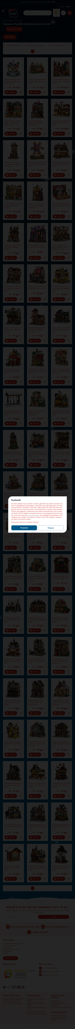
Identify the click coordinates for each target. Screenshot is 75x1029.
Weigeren (51, 528)
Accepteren (24, 528)
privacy (30, 515)
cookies (36, 515)
